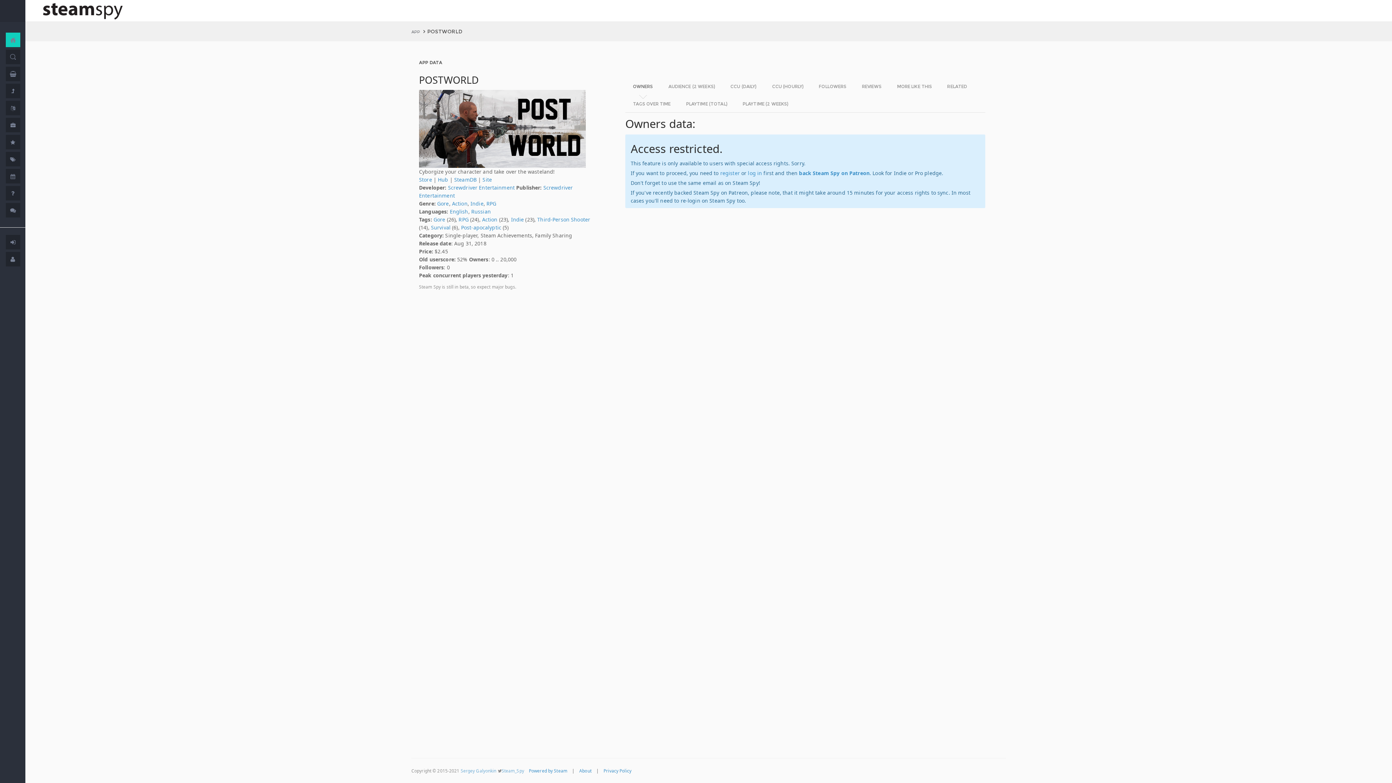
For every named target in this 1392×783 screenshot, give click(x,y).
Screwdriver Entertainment (481, 187)
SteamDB (465, 179)
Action (460, 203)
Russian (481, 211)
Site (487, 179)
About (585, 771)
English (459, 211)
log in (755, 173)
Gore (443, 203)
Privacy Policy (617, 771)
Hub (443, 179)
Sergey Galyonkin (479, 771)
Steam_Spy (513, 771)
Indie (477, 203)
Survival (441, 227)
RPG (491, 203)
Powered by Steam (548, 771)
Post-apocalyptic (481, 227)
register (730, 173)
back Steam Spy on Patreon (834, 173)
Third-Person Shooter (563, 219)
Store (425, 179)
